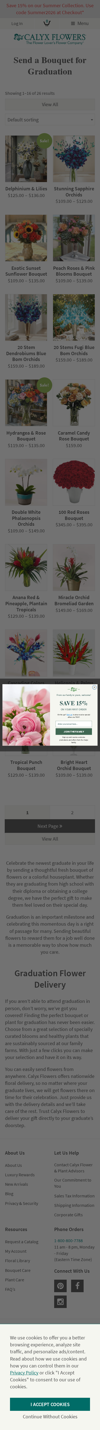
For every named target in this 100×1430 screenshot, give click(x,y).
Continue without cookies (50, 1416)
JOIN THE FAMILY (74, 731)
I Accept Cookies (50, 1404)
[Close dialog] (94, 687)
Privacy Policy (24, 1372)
